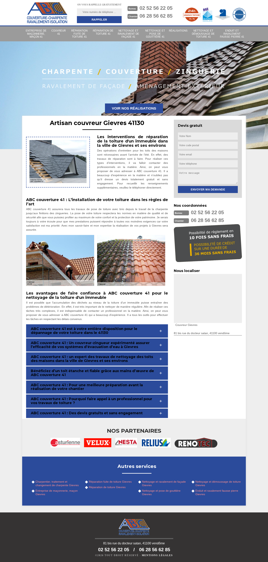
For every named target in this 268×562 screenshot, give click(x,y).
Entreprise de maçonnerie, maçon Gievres (57, 492)
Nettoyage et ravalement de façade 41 (128, 33)
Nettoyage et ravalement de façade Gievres (164, 483)
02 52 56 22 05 (155, 8)
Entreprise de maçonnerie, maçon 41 (36, 33)
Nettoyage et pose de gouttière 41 (155, 33)
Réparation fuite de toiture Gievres (110, 481)
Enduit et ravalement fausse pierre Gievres (216, 492)
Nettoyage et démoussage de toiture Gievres (218, 483)
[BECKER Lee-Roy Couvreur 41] (47, 12)
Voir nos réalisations (134, 108)
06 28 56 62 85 (155, 16)
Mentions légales (157, 555)
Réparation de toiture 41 (103, 32)
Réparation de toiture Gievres (107, 487)
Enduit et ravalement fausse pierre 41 (232, 33)
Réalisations (178, 30)
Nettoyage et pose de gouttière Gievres (161, 492)
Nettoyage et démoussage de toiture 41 (203, 33)
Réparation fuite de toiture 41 (79, 33)
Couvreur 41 (58, 32)
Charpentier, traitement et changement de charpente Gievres (57, 483)
